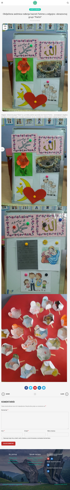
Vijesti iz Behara (35, 9)
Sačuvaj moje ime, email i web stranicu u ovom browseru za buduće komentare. (26, 438)
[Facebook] (52, 458)
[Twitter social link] (30, 388)
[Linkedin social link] (39, 388)
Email (26, 431)
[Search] (68, 3)
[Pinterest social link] (35, 388)
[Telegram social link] (44, 388)
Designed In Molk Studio (60, 484)
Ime (3, 431)
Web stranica (51, 431)
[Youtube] (48, 458)
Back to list (35, 394)
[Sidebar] (2, 149)
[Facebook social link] (26, 388)
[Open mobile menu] (2, 3)
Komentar (4, 410)
